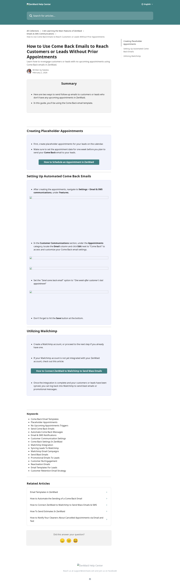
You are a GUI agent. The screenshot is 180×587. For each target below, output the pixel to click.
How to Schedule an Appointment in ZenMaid (69, 162)
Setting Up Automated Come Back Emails (136, 50)
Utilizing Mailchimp (132, 56)
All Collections (33, 31)
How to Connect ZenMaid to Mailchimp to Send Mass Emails (69, 370)
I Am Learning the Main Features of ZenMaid (62, 31)
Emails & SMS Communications (40, 33)
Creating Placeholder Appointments (132, 42)
